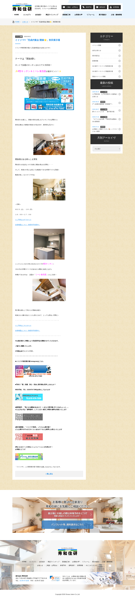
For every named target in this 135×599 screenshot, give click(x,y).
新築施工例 (66, 15)
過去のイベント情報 (99, 76)
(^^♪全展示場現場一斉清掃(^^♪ (102, 103)
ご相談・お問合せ (72, 7)
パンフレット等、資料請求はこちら (67, 524)
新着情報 (95, 61)
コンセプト (27, 15)
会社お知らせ (96, 50)
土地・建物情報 (116, 15)
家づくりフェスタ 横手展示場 (103, 110)
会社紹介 (38, 15)
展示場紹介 (103, 15)
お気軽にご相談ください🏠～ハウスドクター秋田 (105, 129)
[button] (55, 578)
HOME (16, 15)
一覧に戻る (49, 474)
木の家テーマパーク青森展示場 (102, 71)
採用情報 (116, 7)
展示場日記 (96, 55)
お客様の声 (78, 15)
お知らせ (25, 22)
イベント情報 (96, 45)
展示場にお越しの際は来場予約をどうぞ (67, 514)
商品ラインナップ (52, 15)
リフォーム (90, 15)
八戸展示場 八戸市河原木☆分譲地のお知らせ (104, 94)
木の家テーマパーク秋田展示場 (102, 66)
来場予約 (89, 7)
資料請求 (102, 7)
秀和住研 (22, 7)
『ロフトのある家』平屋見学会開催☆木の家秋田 (104, 119)
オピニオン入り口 (91, 565)
